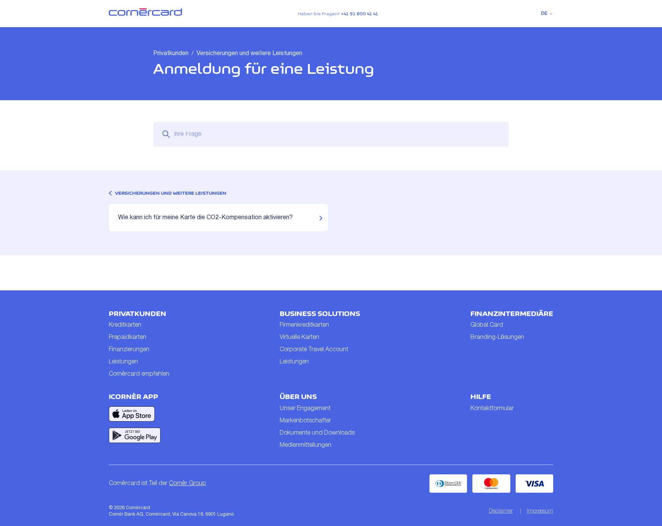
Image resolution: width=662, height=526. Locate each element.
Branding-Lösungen (497, 337)
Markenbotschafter (305, 420)
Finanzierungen (129, 349)
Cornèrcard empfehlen (139, 374)
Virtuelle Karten (299, 337)
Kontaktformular (492, 408)
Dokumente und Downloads (317, 433)
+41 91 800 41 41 (359, 13)
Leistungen (123, 362)
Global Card (486, 325)
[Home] (145, 14)
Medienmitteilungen (305, 445)
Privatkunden (170, 53)
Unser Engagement (305, 408)
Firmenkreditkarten (304, 325)
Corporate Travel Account (314, 349)
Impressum (540, 511)
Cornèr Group (187, 483)
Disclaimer (501, 511)
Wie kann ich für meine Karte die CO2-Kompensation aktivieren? (205, 217)
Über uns (298, 397)
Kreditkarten (125, 325)
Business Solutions (320, 314)
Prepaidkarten (127, 337)
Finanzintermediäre (511, 314)
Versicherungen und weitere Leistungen (249, 53)
